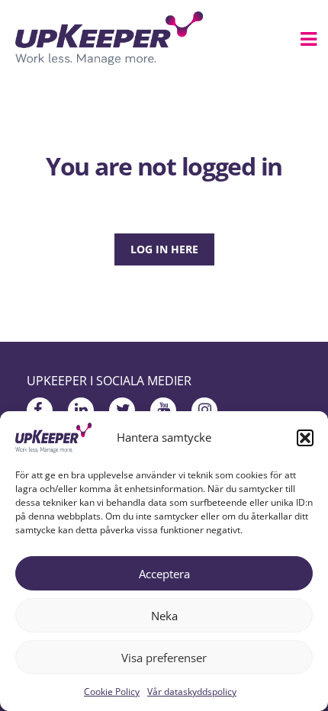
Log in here (164, 249)
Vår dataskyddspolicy (191, 691)
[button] (305, 438)
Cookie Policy (112, 691)
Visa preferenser (164, 657)
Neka (164, 615)
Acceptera (164, 573)
